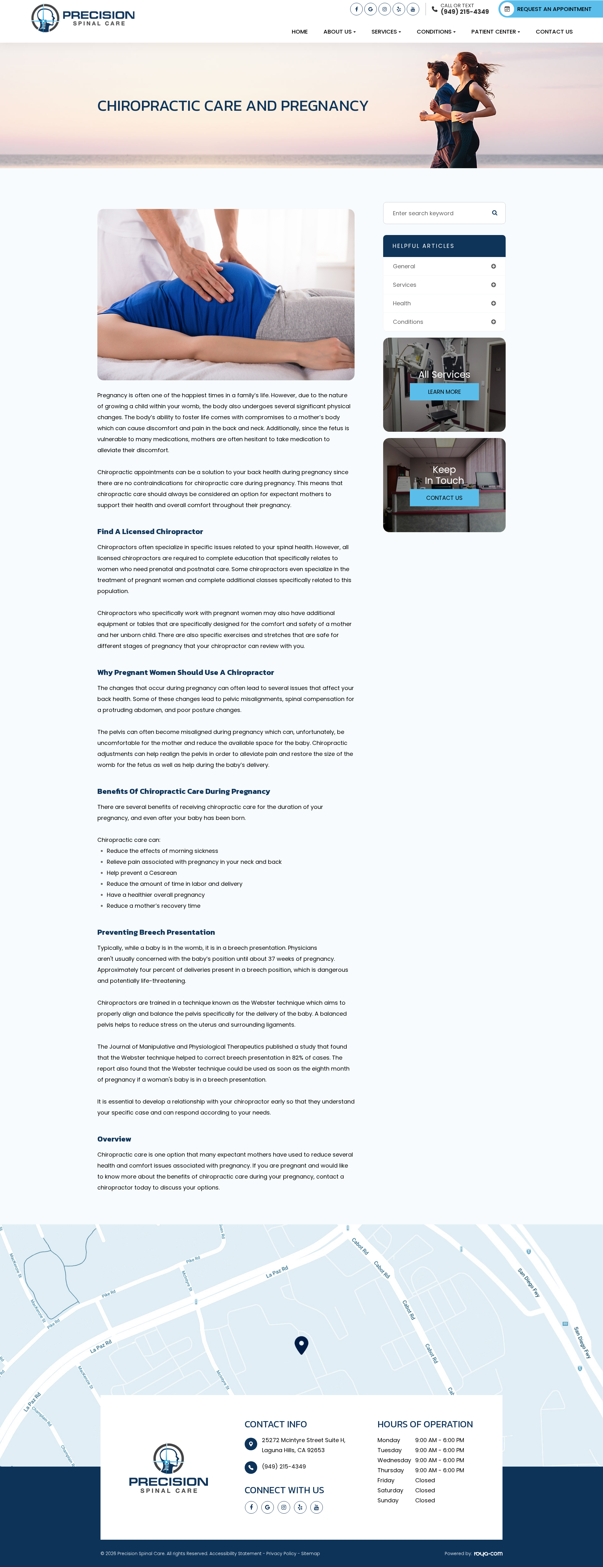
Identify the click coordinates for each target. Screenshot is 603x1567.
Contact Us (554, 31)
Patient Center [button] (493, 31)
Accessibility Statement (235, 1553)
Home (300, 31)
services (404, 285)
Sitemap (310, 1553)
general (404, 266)
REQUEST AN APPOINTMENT (554, 9)
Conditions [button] (434, 31)
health (402, 303)
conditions (408, 322)
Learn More (444, 392)
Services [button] (384, 31)
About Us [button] (337, 31)
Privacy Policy (281, 1553)
